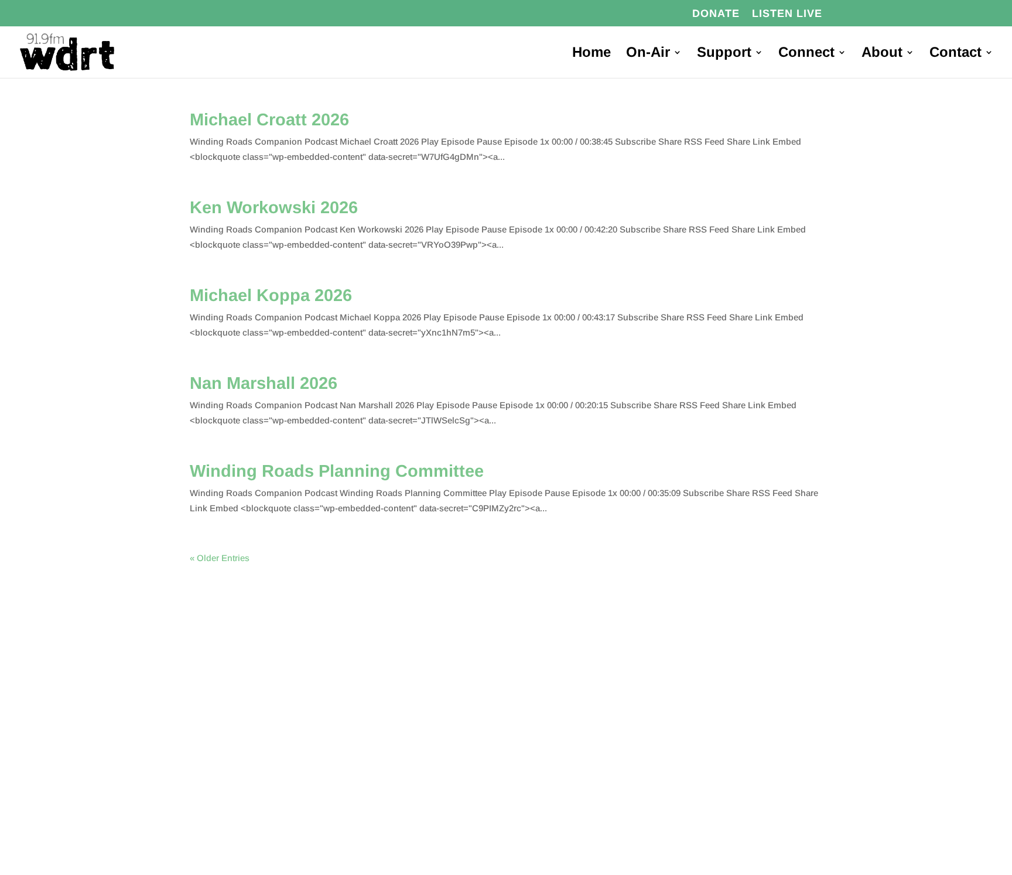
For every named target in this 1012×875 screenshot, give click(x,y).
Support (724, 54)
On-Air (648, 54)
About (881, 54)
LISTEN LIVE (787, 13)
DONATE (716, 13)
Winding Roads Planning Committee (337, 471)
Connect (806, 54)
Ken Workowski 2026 (274, 207)
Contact (955, 54)
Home (591, 54)
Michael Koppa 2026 (271, 295)
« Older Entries (219, 558)
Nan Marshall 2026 (263, 383)
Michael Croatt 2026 (269, 119)
